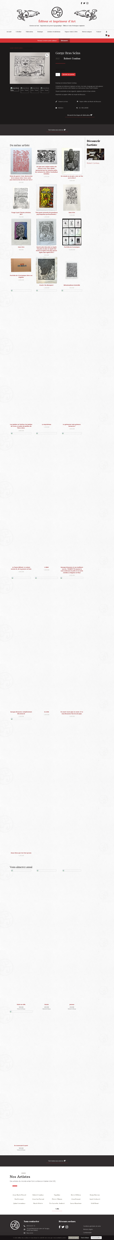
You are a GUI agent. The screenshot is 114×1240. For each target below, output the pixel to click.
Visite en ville (21, 1004)
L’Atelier (18, 31)
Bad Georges (19, 1199)
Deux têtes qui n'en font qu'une (21, 853)
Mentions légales (88, 1229)
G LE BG (46, 712)
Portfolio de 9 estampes (72, 247)
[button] (47, 55)
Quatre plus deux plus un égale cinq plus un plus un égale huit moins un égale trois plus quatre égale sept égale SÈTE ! (46, 249)
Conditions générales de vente (92, 1226)
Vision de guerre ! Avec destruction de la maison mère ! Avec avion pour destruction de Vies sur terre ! (21, 178)
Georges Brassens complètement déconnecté (21, 712)
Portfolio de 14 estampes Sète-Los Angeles (21, 276)
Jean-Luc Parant (38, 1199)
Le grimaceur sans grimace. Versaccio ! (72, 425)
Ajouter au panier (68, 74)
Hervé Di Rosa (76, 1195)
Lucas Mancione (76, 1203)
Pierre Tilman (57, 1199)
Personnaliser (96, 1238)
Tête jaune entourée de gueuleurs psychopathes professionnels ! (46, 213)
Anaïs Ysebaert (94, 1199)
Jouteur (71, 1004)
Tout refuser (85, 1238)
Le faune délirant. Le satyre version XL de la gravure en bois (21, 568)
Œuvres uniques (87, 31)
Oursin (46, 1004)
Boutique (40, 31)
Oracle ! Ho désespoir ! (46, 285)
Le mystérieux (46, 424)
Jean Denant (75, 1199)
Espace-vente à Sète (71, 31)
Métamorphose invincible (72, 285)
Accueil (9, 31)
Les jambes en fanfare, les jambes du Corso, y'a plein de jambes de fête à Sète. (21, 426)
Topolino (57, 1195)
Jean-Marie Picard (19, 1195)
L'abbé (46, 567)
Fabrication (29, 31)
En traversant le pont (21, 1145)
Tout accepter (73, 1238)
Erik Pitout (95, 1203)
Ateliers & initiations (53, 31)
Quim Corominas (19, 1203)
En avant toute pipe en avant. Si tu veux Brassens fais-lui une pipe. (72, 712)
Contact (98, 31)
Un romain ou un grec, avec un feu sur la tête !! (72, 177)
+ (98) (57, 1209)
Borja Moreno (95, 1195)
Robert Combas (18, 48)
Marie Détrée (38, 1203)
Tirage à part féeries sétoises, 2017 (21, 213)
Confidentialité (87, 1232)
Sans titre (72, 212)
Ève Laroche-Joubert (57, 1203)
